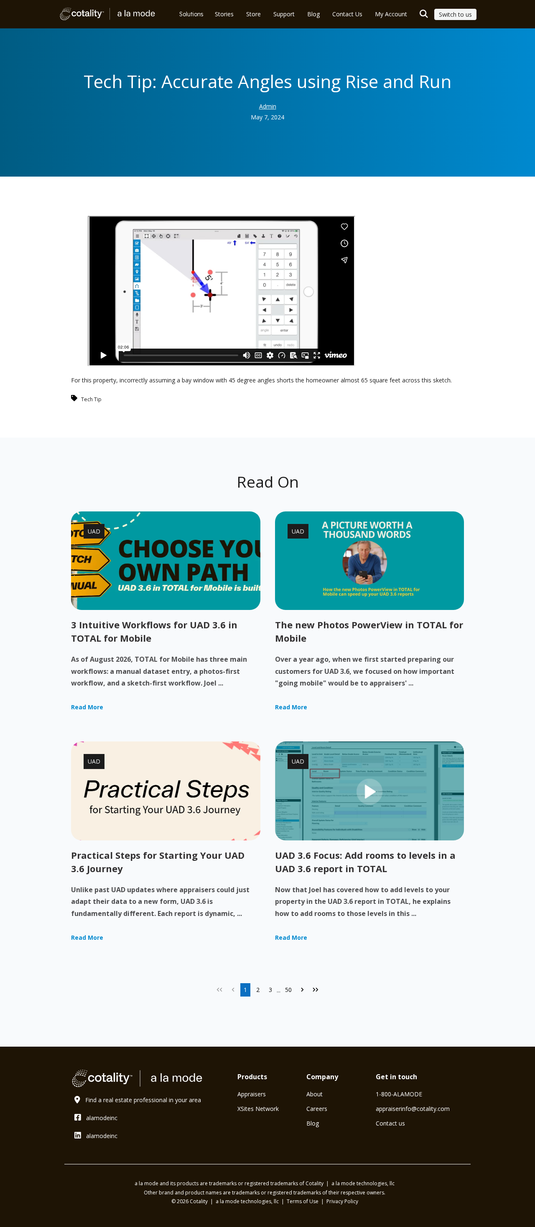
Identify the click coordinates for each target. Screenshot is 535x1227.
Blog (312, 1123)
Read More (87, 707)
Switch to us (455, 14)
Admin (267, 106)
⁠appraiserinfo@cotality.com (413, 1109)
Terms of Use (303, 1201)
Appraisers (251, 1094)
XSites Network (258, 1109)
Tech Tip (91, 399)
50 (288, 990)
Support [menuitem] (284, 14)
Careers (316, 1109)
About (314, 1094)
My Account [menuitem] (391, 14)
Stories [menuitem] (224, 14)
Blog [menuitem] (313, 14)
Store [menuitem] (253, 14)
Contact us (390, 1123)
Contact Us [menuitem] (347, 14)
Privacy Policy (342, 1201)
